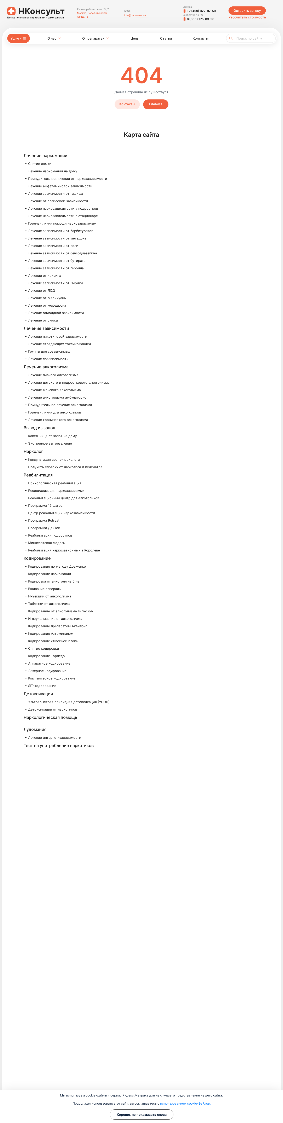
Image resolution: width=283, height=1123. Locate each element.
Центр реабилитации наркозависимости (61, 513)
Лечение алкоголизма (46, 366)
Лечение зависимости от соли (53, 246)
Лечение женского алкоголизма (54, 390)
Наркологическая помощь (50, 717)
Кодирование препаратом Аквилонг (57, 626)
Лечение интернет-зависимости (54, 737)
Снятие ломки (39, 164)
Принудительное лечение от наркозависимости (67, 178)
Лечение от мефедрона (47, 305)
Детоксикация (38, 693)
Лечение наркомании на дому (52, 171)
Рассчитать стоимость (247, 17)
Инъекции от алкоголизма (49, 596)
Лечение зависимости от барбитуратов (60, 231)
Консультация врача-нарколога (54, 459)
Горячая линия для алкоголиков (54, 412)
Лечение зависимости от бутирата (57, 261)
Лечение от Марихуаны (47, 298)
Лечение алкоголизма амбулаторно (57, 397)
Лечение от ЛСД (41, 290)
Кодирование (37, 558)
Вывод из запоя (39, 427)
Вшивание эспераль (44, 589)
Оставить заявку (247, 10)
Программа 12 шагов (45, 505)
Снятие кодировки (43, 648)
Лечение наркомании (45, 155)
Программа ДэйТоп (44, 528)
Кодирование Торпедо (46, 656)
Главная (155, 104)
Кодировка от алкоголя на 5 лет (54, 581)
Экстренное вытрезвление (50, 443)
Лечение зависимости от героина (56, 268)
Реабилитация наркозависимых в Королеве (64, 550)
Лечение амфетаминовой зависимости (60, 186)
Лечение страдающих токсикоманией (59, 344)
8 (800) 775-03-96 (200, 19)
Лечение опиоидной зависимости (56, 313)
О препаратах (93, 38)
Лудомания (35, 729)
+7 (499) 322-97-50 (201, 11)
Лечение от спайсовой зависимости (58, 201)
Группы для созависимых (49, 351)
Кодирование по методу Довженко (57, 566)
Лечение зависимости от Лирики (55, 283)
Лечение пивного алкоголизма (53, 375)
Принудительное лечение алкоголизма (60, 405)
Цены (135, 38)
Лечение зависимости (46, 328)
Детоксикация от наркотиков (52, 709)
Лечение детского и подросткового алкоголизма (69, 382)
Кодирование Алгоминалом (50, 633)
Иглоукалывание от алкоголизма (55, 619)
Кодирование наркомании (49, 574)
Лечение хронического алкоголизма (58, 420)
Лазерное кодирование (47, 671)
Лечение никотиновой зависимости (57, 336)
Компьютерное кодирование (51, 678)
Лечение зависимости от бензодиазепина (62, 253)
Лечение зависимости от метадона (57, 238)
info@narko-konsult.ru (137, 15)
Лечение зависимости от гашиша (55, 193)
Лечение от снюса (43, 320)
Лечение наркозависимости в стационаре (63, 216)
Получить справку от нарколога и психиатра (65, 467)
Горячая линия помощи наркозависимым (62, 223)
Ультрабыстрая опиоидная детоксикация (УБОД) (69, 702)
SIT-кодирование (42, 686)
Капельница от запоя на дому (52, 436)
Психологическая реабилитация (54, 483)
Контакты (200, 38)
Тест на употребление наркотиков (59, 745)
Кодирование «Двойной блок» (53, 641)
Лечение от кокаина (44, 275)
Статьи (166, 38)
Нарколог (33, 451)
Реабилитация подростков (50, 535)
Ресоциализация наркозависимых (56, 490)
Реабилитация (38, 475)
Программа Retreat (43, 520)
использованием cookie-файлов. (185, 1103)
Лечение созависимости (48, 359)
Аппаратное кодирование (49, 663)
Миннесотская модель (46, 543)
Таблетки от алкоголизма (49, 604)
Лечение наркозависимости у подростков (63, 208)
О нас (51, 38)
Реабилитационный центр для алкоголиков (63, 498)
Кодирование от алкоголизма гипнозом (60, 611)
